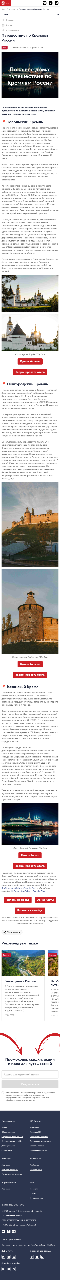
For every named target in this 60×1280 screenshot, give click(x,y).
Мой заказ (34, 1127)
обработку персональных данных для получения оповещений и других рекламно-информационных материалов (30, 1095)
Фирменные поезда (38, 1150)
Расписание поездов (39, 1137)
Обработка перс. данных (12, 1137)
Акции (4, 1127)
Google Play (29, 888)
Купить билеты (30, 361)
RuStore (6, 888)
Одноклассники (9, 1231)
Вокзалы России (37, 1146)
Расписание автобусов (12, 1174)
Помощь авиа (36, 1170)
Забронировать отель (30, 372)
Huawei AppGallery (37, 1257)
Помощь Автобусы (10, 1170)
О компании (7, 1150)
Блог (4, 9)
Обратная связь (8, 1132)
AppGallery (16, 888)
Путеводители (12, 30)
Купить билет (30, 855)
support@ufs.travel (28, 1225)
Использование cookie (12, 1141)
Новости (10, 20)
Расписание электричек (40, 1141)
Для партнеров (8, 1146)
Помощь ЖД (35, 1132)
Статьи (12, 9)
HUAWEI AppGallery (8, 1257)
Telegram (14, 1231)
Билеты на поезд (17, 899)
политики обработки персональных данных (27, 1099)
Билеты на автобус (30, 910)
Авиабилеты (45, 899)
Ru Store (14, 1257)
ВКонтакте (4, 1231)
